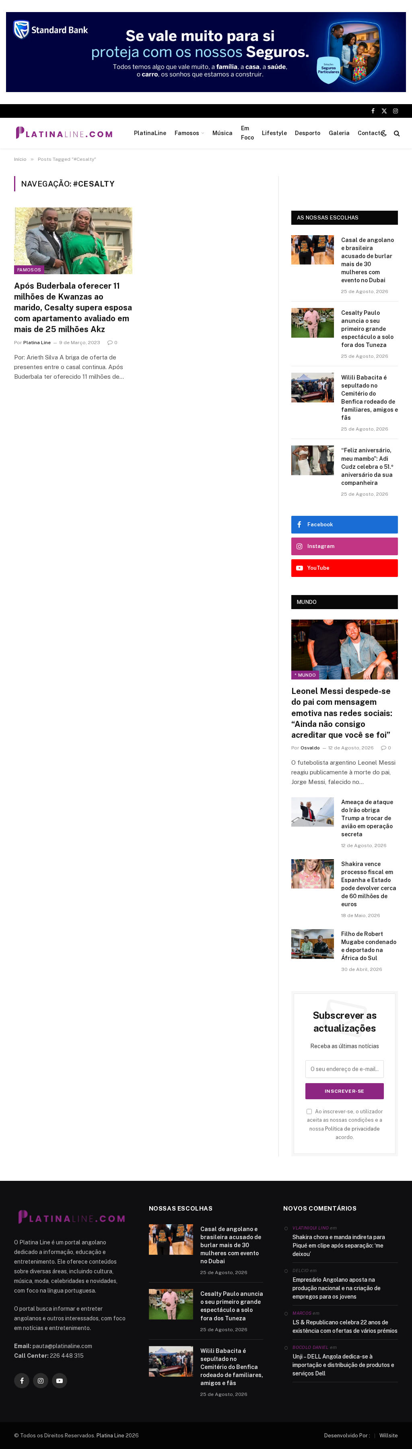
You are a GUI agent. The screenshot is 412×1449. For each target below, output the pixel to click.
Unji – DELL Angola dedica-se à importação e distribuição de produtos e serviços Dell (343, 1365)
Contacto (370, 133)
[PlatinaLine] (64, 133)
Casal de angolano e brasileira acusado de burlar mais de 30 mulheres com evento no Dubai (367, 260)
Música (222, 133)
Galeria (339, 133)
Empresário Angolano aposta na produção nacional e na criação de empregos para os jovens (337, 1288)
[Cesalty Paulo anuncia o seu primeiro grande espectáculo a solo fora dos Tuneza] (312, 322)
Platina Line (37, 342)
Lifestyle (274, 133)
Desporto (307, 133)
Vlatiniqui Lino (311, 1227)
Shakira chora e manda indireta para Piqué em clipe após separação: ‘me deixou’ (339, 1245)
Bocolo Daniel (310, 1347)
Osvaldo (310, 748)
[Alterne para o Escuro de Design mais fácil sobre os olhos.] (384, 133)
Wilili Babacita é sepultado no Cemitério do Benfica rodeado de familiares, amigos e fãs (369, 397)
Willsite (388, 1436)
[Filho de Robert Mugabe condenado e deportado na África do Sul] (312, 943)
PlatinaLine (150, 133)
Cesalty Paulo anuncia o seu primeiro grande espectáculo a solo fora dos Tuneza (367, 329)
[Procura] (396, 133)
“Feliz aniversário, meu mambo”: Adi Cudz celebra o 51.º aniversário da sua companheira (367, 466)
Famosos (187, 133)
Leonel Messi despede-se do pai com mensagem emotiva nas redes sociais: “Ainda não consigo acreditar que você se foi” (341, 713)
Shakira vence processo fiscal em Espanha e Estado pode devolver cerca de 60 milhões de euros (368, 884)
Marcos (302, 1313)
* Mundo (305, 675)
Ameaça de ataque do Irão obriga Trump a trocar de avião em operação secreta (367, 818)
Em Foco (247, 132)
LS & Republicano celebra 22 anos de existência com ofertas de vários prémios (345, 1326)
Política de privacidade (352, 1129)
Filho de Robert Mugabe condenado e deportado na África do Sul (368, 946)
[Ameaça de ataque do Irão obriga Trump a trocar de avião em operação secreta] (312, 812)
